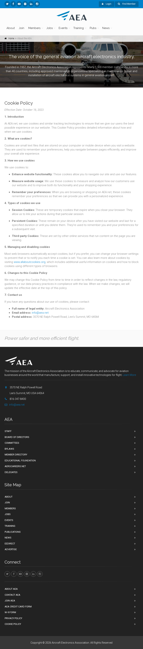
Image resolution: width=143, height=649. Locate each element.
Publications (13, 531)
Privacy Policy (13, 618)
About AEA (11, 589)
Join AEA (10, 600)
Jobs (49, 28)
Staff (8, 431)
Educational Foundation (20, 460)
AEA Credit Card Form (18, 606)
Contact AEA (12, 594)
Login (108, 4)
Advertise (11, 549)
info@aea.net (40, 312)
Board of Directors (17, 437)
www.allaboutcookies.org (29, 262)
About (11, 28)
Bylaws (9, 448)
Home (11, 38)
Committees (12, 442)
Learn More (129, 374)
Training (78, 28)
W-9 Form (10, 612)
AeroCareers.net (15, 466)
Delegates (11, 472)
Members (34, 28)
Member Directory (16, 454)
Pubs (93, 28)
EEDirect (10, 543)
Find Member (129, 4)
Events (63, 28)
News (105, 28)
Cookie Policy (13, 624)
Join (21, 28)
